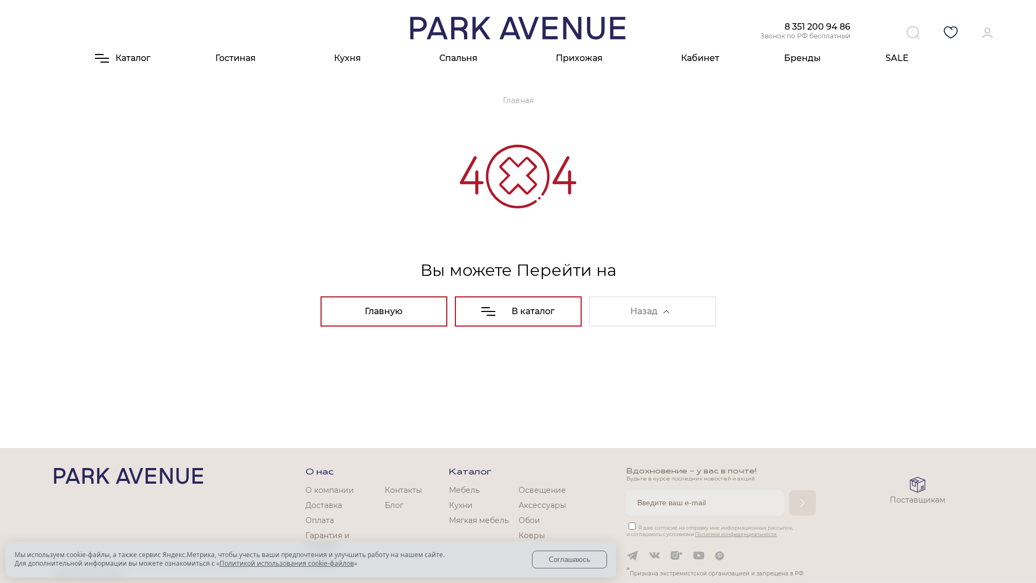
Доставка (323, 505)
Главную (384, 311)
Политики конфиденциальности (735, 534)
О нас (319, 472)
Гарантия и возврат (327, 540)
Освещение (542, 490)
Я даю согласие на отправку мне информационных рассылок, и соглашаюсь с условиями (709, 531)
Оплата (319, 520)
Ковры (532, 535)
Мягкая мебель (479, 520)
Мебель (464, 490)
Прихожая (579, 58)
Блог (394, 505)
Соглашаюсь (569, 559)
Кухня (347, 58)
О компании (329, 490)
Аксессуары (542, 505)
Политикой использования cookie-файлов (287, 563)
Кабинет (700, 58)
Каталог (470, 472)
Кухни (461, 505)
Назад (644, 311)
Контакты (403, 490)
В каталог (533, 311)
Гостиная (235, 58)
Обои (529, 520)
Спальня (458, 58)
